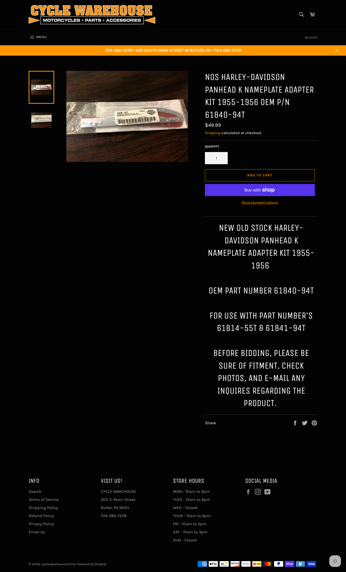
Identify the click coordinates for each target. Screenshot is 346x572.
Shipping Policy (43, 507)
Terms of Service (44, 499)
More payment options (260, 202)
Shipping (212, 133)
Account (311, 37)
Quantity (212, 146)
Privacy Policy (41, 523)
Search (35, 491)
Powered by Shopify (91, 564)
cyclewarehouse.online (58, 564)
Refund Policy (41, 515)
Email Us (37, 531)
